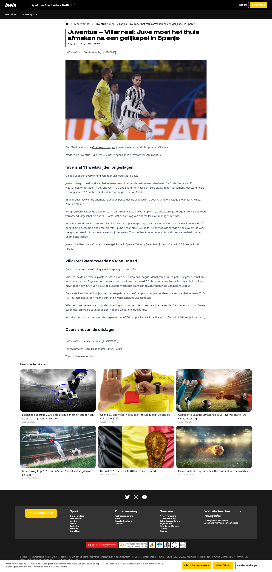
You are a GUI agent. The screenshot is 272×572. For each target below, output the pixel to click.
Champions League (103, 147)
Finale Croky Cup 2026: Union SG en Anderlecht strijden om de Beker (57, 473)
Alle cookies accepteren (196, 565)
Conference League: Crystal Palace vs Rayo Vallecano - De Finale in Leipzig (212, 416)
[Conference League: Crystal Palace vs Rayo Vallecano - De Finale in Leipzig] (214, 390)
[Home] (67, 23)
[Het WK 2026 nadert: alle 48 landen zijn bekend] (136, 447)
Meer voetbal (82, 24)
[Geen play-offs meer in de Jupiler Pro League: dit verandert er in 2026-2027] (136, 390)
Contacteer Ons (40, 513)
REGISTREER (258, 4)
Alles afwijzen (223, 565)
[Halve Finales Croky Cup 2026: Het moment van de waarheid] (214, 447)
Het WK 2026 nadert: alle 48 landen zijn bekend (128, 471)
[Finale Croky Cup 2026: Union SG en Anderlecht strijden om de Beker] (58, 447)
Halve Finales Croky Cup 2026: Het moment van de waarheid (213, 471)
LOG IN (243, 4)
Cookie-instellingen (247, 565)
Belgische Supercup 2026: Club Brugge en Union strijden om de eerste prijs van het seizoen (58, 416)
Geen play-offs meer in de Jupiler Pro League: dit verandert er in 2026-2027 (135, 416)
